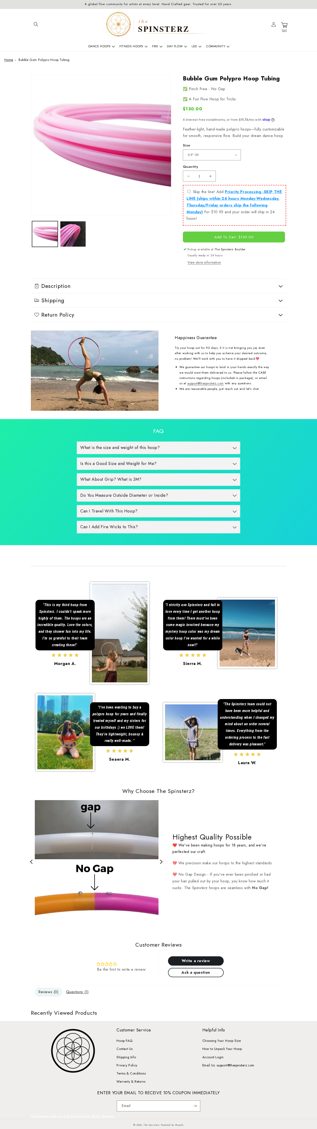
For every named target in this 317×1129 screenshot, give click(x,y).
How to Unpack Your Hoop (222, 1048)
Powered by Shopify (172, 1125)
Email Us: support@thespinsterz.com (228, 1065)
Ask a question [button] (195, 972)
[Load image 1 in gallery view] (45, 234)
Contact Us (124, 1048)
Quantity (190, 166)
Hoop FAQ (124, 1040)
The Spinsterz (151, 1125)
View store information (204, 262)
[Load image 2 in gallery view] (73, 234)
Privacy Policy (126, 1065)
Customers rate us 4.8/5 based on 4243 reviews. (73, 1116)
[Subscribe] (195, 1105)
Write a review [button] (196, 961)
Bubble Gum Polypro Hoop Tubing (44, 59)
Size (186, 145)
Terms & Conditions (131, 1073)
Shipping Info (126, 1057)
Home (8, 59)
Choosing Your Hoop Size (221, 1040)
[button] (36, 24)
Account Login (213, 1057)
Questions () (77, 992)
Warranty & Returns (130, 1081)
